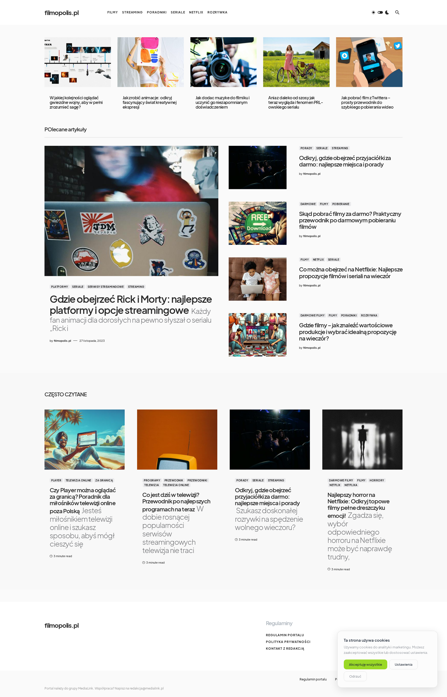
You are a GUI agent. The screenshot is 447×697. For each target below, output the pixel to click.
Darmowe (308, 204)
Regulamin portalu (285, 635)
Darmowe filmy (313, 315)
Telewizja (151, 485)
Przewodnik (174, 480)
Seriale (78, 286)
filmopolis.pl (61, 12)
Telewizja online (78, 480)
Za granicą (104, 480)
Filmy (324, 204)
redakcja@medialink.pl (147, 688)
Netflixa (351, 485)
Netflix (318, 259)
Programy (152, 480)
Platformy (59, 286)
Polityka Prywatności (288, 642)
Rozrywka (369, 315)
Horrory (377, 480)
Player (56, 480)
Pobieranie (340, 204)
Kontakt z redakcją (285, 648)
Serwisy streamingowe (106, 286)
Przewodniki (197, 480)
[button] (380, 12)
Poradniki (349, 315)
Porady (306, 148)
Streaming (136, 286)
